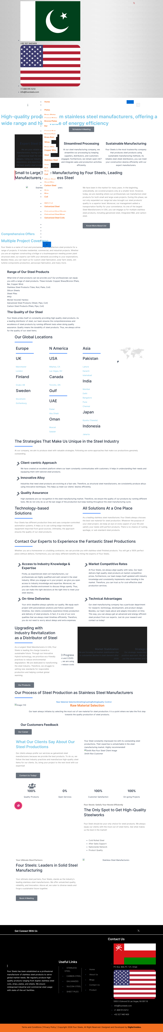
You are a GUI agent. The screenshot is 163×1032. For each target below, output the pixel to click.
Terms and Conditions (32, 1027)
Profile (47, 227)
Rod (46, 168)
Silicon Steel (49, 179)
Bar (45, 126)
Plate (46, 171)
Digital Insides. (134, 1027)
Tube (46, 165)
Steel (46, 155)
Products (48, 105)
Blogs (47, 234)
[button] (138, 105)
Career (47, 230)
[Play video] (18, 805)
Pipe (46, 193)
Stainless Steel (51, 160)
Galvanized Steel (52, 206)
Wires (47, 142)
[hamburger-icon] (130, 102)
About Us (48, 224)
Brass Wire (49, 147)
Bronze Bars (50, 134)
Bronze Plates (50, 121)
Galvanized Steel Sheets (55, 211)
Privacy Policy (49, 1027)
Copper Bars (50, 131)
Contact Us (49, 237)
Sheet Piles (49, 182)
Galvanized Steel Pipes (54, 214)
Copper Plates (50, 118)
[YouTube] (147, 931)
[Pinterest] (144, 931)
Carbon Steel (50, 185)
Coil (46, 174)
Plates (47, 110)
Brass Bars (49, 137)
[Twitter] (138, 931)
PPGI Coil (48, 203)
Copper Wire (50, 150)
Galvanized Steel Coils (54, 218)
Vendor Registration (53, 240)
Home (47, 102)
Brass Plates (50, 114)
